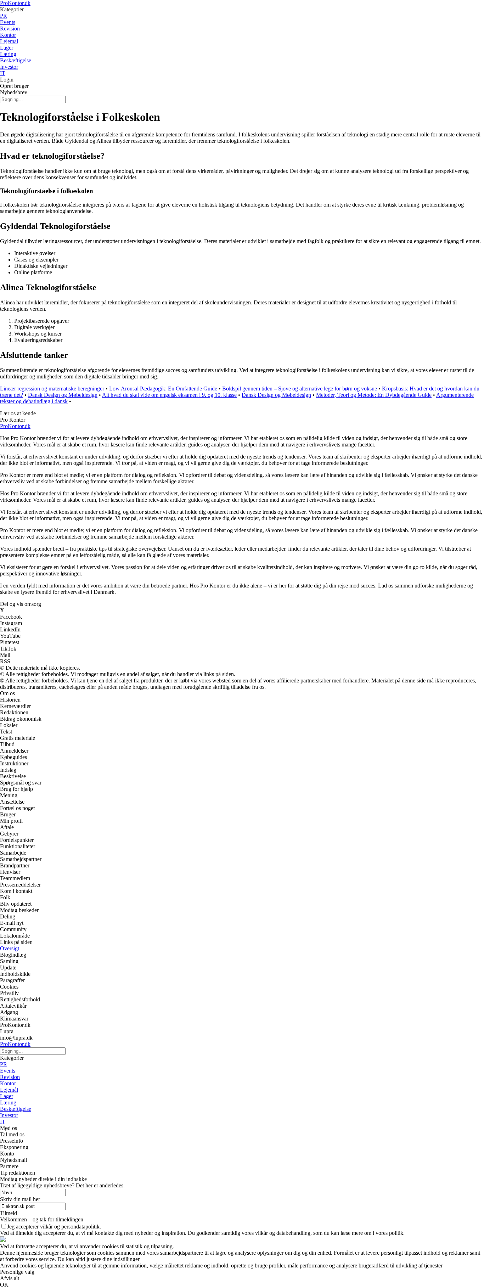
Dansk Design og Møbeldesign (62, 395)
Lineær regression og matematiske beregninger (52, 389)
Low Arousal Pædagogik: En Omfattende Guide (163, 389)
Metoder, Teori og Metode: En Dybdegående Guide (374, 395)
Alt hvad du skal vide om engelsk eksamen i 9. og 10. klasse (169, 395)
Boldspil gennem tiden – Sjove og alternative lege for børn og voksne (299, 389)
